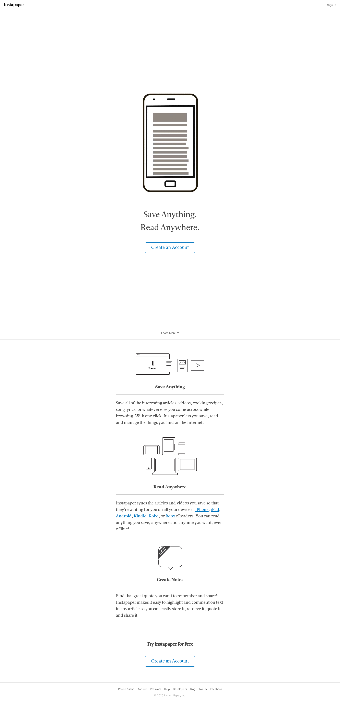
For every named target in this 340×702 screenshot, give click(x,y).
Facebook (216, 689)
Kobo (154, 516)
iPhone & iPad (126, 689)
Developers (180, 689)
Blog (192, 689)
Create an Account (170, 247)
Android (124, 516)
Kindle (140, 516)
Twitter (203, 689)
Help (167, 689)
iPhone (202, 510)
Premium (155, 689)
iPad (215, 510)
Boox (170, 516)
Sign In (331, 5)
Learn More (168, 333)
